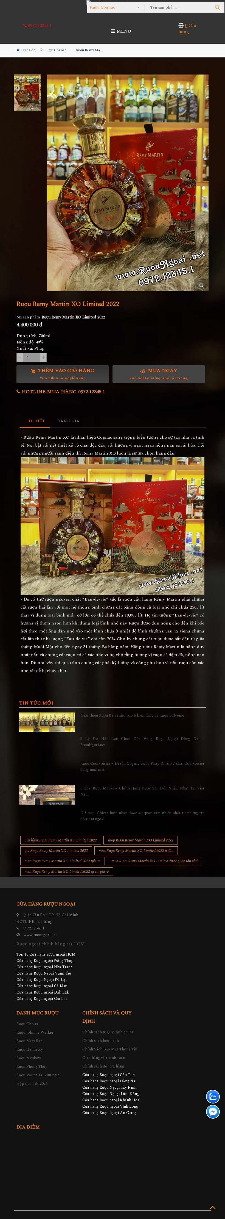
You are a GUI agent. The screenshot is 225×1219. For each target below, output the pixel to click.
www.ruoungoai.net (40, 935)
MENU (123, 31)
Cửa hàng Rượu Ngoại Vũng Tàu (43, 973)
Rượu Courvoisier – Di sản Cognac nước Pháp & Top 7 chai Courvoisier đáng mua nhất (142, 766)
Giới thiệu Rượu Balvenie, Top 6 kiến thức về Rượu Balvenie (132, 715)
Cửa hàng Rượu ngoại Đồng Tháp (45, 961)
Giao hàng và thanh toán (103, 1058)
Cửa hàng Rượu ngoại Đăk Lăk (42, 992)
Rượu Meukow (28, 1058)
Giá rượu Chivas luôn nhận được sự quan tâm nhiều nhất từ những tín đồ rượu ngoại (142, 816)
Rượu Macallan (29, 1041)
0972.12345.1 (39, 25)
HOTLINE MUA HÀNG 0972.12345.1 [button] (62, 392)
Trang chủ (28, 50)
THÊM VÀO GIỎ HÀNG (65, 374)
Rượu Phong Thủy (31, 1066)
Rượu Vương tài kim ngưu (38, 1075)
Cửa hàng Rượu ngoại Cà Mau (41, 986)
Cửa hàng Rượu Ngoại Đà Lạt (41, 980)
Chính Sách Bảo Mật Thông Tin (109, 1049)
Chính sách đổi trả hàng (103, 1066)
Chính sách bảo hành (100, 1041)
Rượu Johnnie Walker (35, 1032)
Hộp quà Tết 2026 (31, 1083)
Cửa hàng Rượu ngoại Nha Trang (44, 967)
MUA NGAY (159, 374)
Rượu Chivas (27, 1024)
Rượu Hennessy (29, 1049)
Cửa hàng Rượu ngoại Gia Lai (41, 998)
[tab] (35, 421)
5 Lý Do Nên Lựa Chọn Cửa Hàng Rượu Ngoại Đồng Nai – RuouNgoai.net (142, 742)
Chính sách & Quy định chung (108, 1032)
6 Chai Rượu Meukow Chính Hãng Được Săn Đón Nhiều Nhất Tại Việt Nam (142, 791)
